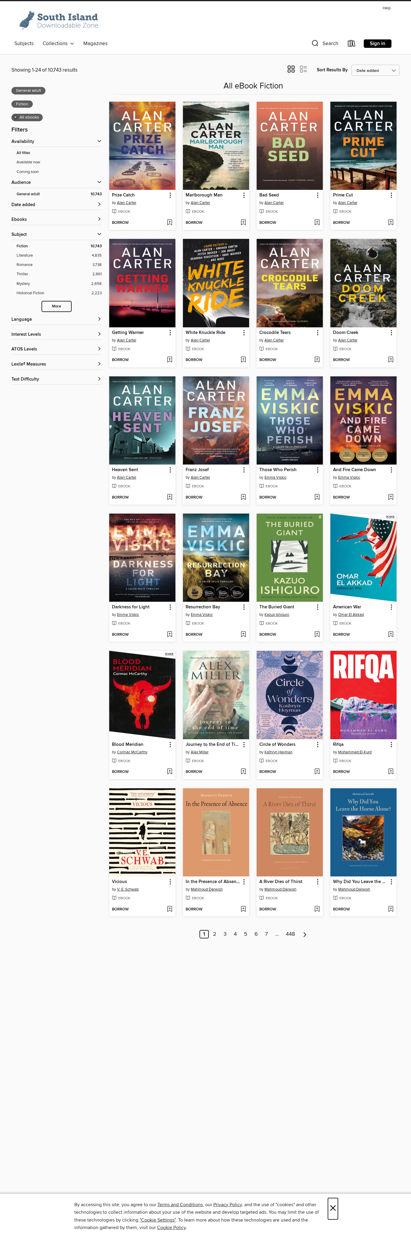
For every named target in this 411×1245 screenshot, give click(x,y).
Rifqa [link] (338, 744)
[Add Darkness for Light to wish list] (169, 635)
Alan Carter (126, 202)
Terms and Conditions (180, 1205)
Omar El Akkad (351, 614)
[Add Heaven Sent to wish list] (169, 498)
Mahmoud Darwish (207, 889)
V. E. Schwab (128, 889)
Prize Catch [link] (123, 195)
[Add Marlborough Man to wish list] (243, 223)
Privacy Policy (227, 1205)
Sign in (377, 43)
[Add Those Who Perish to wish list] (317, 498)
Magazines (95, 43)
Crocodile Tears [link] (275, 332)
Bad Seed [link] (269, 195)
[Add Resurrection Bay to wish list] (243, 635)
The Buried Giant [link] (276, 607)
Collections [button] (56, 43)
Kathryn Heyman (278, 752)
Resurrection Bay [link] (203, 607)
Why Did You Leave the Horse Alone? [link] (360, 882)
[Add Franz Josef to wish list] (243, 498)
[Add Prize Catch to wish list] (169, 223)
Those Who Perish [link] (278, 470)
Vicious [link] (119, 882)
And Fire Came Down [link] (354, 470)
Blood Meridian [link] (128, 744)
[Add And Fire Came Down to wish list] (390, 498)
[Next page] (305, 934)
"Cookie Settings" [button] (158, 1220)
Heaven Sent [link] (125, 470)
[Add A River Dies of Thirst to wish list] (317, 909)
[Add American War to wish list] (390, 635)
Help (387, 8)
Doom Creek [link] (345, 332)
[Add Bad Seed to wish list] (317, 223)
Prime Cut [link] (343, 195)
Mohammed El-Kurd (355, 752)
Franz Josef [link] (197, 470)
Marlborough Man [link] (204, 195)
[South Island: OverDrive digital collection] (59, 20)
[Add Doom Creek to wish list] (390, 360)
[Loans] (352, 45)
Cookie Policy (171, 1228)
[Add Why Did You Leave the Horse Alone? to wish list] (390, 909)
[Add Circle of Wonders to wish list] (317, 772)
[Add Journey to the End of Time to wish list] (243, 772)
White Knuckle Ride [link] (205, 332)
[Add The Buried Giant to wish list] (317, 635)
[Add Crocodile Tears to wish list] (317, 360)
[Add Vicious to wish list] (169, 909)
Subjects (24, 43)
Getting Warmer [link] (128, 332)
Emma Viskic (275, 477)
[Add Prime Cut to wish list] (390, 223)
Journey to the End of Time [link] (213, 744)
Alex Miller (200, 752)
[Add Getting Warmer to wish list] (169, 360)
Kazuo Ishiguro (276, 614)
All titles (23, 153)
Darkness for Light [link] (131, 607)
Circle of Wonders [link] (277, 744)
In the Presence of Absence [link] (213, 882)
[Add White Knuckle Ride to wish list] (243, 360)
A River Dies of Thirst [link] (280, 882)
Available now (28, 162)
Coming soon (28, 171)
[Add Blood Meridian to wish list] (169, 772)
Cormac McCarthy (132, 752)
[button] (324, 45)
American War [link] (347, 607)
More (56, 306)
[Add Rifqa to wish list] (390, 772)
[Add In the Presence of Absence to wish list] (243, 909)
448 (290, 934)
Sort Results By (332, 70)
